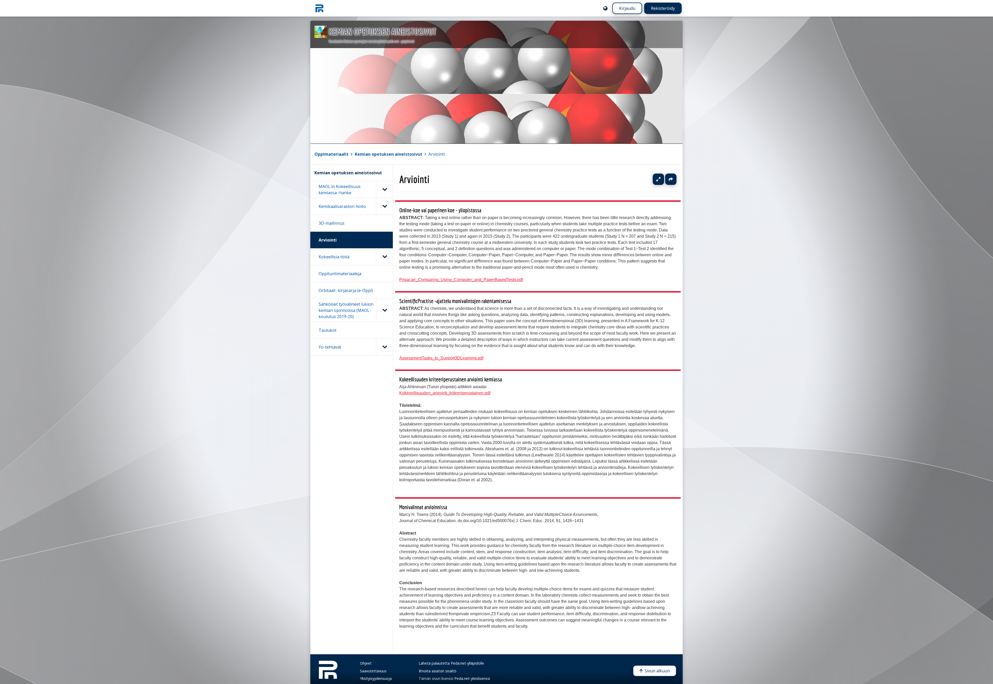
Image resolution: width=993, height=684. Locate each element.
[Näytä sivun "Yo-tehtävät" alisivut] (384, 347)
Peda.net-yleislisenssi (472, 678)
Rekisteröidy (663, 8)
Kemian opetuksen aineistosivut (388, 154)
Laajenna (663, 179)
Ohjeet (366, 663)
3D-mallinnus (331, 223)
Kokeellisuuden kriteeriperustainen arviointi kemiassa (450, 379)
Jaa (670, 179)
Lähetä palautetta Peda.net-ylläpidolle (451, 663)
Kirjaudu (627, 8)
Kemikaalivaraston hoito (342, 206)
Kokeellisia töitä (334, 257)
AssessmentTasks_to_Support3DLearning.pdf (441, 358)
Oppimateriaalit (331, 154)
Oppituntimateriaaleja (340, 273)
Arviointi (436, 154)
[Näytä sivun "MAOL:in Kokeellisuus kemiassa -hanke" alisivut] (384, 189)
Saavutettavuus (373, 670)
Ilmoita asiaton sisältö (437, 670)
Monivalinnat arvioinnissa (423, 507)
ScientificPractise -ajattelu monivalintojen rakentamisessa (455, 301)
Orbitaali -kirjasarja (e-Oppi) (346, 290)
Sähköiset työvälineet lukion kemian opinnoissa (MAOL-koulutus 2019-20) (346, 310)
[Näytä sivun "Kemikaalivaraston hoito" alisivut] (384, 206)
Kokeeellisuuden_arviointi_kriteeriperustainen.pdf (444, 392)
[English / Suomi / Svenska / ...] (605, 8)
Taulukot (327, 330)
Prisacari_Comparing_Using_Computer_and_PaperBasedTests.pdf (461, 279)
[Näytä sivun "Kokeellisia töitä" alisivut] (384, 257)
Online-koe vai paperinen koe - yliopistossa (440, 210)
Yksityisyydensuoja (376, 678)
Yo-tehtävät (330, 347)
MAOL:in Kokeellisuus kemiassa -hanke (339, 190)
